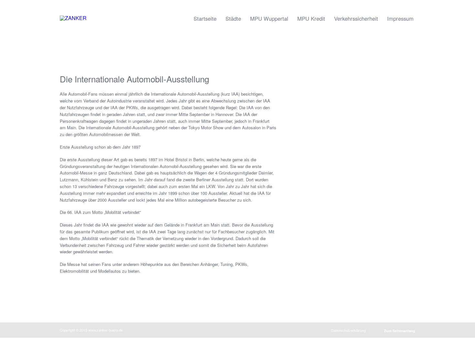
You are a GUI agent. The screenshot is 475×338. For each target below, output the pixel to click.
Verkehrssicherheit (356, 18)
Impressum (400, 18)
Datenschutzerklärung (348, 330)
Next (466, 44)
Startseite (205, 18)
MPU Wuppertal (269, 18)
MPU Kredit (311, 18)
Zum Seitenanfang (399, 331)
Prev (8, 44)
